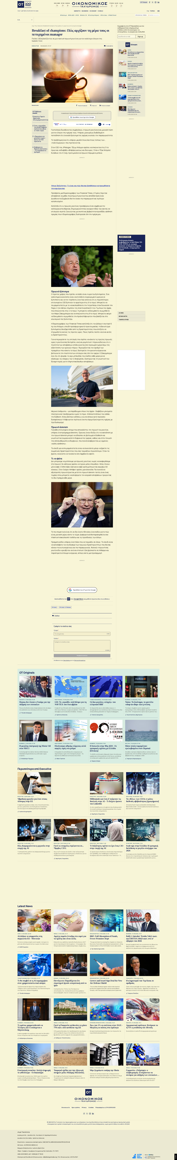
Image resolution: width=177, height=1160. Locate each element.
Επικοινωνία (66, 1107)
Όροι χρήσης (76, 1107)
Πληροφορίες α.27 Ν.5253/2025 (105, 1107)
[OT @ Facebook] (150, 2)
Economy (93, 11)
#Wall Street (112, 15)
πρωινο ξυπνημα (65, 607)
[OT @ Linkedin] (158, 2)
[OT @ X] (153, 2)
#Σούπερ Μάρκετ (93, 15)
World (100, 11)
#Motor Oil (83, 15)
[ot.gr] (89, 7)
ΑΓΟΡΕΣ (121, 313)
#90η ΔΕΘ (71, 15)
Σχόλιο (56, 638)
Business (85, 11)
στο (77, 599)
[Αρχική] (24, 4)
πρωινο (54, 607)
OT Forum (143, 2)
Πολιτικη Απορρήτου (79, 660)
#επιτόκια (103, 15)
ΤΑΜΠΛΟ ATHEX (124, 319)
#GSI (77, 15)
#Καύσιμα (63, 15)
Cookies (91, 1107)
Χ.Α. (19, 20)
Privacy (84, 1107)
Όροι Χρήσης (66, 660)
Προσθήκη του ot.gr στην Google (83, 117)
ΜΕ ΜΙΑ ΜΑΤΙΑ (123, 316)
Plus (36, 26)
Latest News (25, 906)
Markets (77, 11)
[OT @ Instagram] (156, 2)
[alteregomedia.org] (137, 1158)
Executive (40, 26)
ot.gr (33, 26)
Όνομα (56, 630)
